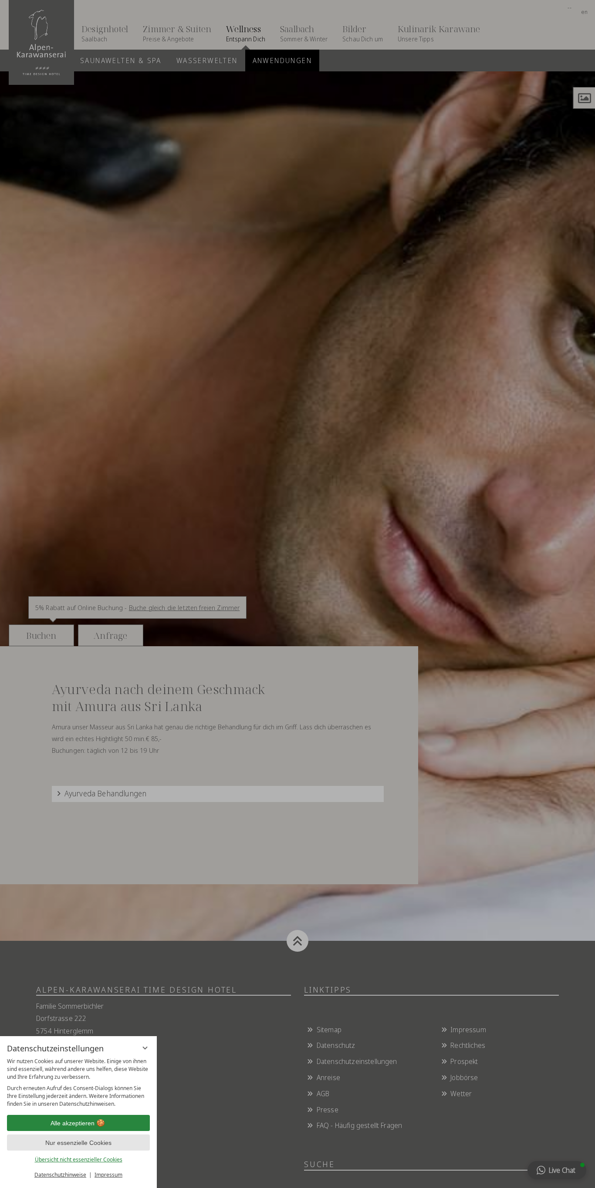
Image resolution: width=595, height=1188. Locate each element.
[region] (78, 1082)
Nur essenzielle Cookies (78, 1142)
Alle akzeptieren (73, 1123)
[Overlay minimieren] (145, 1048)
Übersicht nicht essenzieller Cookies (78, 1159)
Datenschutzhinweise (60, 1174)
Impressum (108, 1174)
